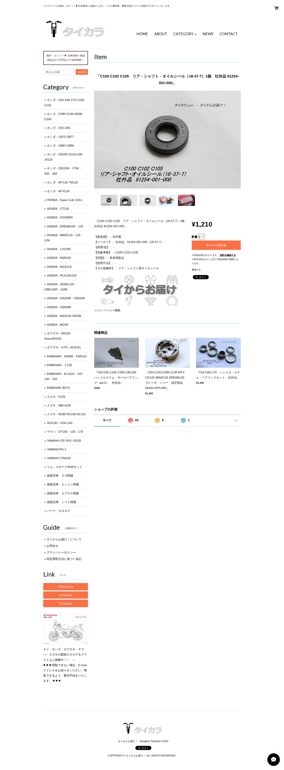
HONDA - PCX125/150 (62, 275)
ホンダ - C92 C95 (58, 128)
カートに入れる (216, 245)
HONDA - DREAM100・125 (65, 226)
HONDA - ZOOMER (60, 217)
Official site (65, 586)
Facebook (65, 603)
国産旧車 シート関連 (61, 502)
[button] (184, 34)
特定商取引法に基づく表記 (64, 559)
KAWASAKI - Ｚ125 (59, 365)
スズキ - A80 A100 (59, 405)
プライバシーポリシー (61, 552)
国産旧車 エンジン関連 (63, 484)
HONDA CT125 (58, 208)
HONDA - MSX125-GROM (64, 316)
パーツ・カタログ (58, 510)
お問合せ (52, 545)
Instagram (65, 595)
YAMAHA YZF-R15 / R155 (64, 440)
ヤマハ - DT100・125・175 (65, 431)
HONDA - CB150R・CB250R (66, 298)
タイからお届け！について (64, 539)
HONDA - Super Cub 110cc (65, 200)
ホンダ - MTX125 (58, 191)
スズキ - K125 (56, 396)
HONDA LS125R (59, 249)
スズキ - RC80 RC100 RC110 (66, 414)
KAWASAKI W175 (58, 387)
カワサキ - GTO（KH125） (65, 347)
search (81, 72)
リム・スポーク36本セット (64, 466)
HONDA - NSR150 (59, 257)
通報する (196, 269)
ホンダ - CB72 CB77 (60, 136)
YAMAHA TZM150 (59, 458)
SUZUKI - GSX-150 (59, 423)
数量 (195, 236)
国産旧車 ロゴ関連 (60, 475)
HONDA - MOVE (57, 324)
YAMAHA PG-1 (56, 449)
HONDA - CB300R (59, 307)
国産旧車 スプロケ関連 (63, 493)
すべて (107, 420)
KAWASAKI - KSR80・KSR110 (67, 356)
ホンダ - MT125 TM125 (62, 182)
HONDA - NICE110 (59, 266)
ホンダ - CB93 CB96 (60, 145)
